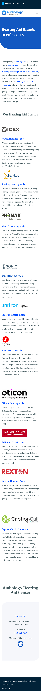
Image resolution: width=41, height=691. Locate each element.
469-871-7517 (20, 3)
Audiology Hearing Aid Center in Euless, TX (20, 71)
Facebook (3, 688)
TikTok (10, 688)
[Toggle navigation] (36, 12)
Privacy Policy (6, 681)
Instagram (6, 688)
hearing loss (13, 65)
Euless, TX (9, 3)
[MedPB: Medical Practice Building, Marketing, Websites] (27, 681)
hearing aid (20, 61)
